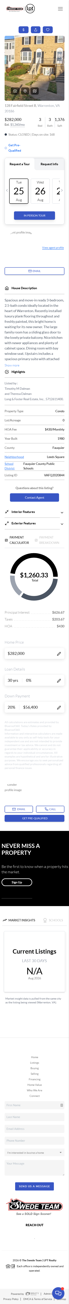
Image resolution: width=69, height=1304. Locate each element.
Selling (35, 1073)
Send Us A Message (34, 1186)
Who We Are (34, 1090)
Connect (35, 1095)
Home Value (34, 1084)
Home (34, 1057)
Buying (34, 1068)
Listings (34, 1062)
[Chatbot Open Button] (58, 1293)
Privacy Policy (11, 1299)
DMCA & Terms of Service (37, 1299)
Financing (34, 1079)
